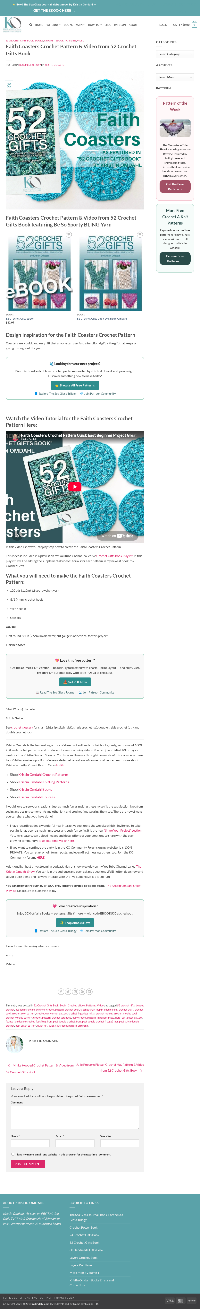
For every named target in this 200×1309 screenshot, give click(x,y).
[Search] (30, 25)
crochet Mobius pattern (19, 1017)
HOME (39, 24)
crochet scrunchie (61, 1017)
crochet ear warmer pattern (51, 1013)
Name (15, 1136)
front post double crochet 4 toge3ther (97, 1021)
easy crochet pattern (84, 1017)
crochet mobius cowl (125, 1013)
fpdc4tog (41, 1021)
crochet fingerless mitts (82, 1013)
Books (39, 40)
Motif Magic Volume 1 (84, 1272)
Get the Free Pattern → (175, 186)
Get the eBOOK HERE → (54, 10)
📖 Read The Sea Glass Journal (55, 692)
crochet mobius (104, 1013)
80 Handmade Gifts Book (86, 1250)
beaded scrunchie (25, 1009)
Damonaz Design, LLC (86, 1303)
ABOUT (133, 24)
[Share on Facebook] (61, 991)
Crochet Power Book (83, 1227)
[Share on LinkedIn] (89, 991)
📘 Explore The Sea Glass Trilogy (55, 393)
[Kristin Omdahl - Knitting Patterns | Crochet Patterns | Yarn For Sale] (13, 25)
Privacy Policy (64, 1297)
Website (105, 1136)
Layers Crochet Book (83, 1257)
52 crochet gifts (126, 1005)
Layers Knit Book (81, 1265)
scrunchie (83, 1025)
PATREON (120, 24)
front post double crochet (61, 1021)
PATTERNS (52, 24)
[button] (182, 11)
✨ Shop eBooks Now (75, 922)
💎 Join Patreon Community (98, 393)
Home (121, 4)
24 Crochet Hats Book (84, 1235)
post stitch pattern (25, 1025)
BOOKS (68, 24)
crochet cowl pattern (23, 1013)
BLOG (151, 4)
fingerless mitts (105, 1017)
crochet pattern (42, 1017)
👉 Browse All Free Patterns (75, 385)
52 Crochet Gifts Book (20, 40)
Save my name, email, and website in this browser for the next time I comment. (64, 1154)
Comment (17, 1102)
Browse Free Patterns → (175, 258)
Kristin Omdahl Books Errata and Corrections (92, 1282)
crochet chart (126, 1009)
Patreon (167, 4)
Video (80, 40)
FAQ (34, 1297)
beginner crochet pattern (50, 1009)
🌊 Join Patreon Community (96, 692)
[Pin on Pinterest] (82, 991)
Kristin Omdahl (54, 65)
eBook (60, 40)
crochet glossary (22, 727)
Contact (187, 4)
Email (59, 1136)
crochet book (72, 1009)
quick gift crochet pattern (63, 1025)
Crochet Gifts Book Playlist (114, 556)
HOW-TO (93, 24)
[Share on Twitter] (68, 991)
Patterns (70, 40)
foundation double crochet (20, 1021)
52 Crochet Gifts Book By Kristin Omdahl (102, 318)
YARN (79, 24)
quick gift (42, 1025)
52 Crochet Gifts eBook (20, 318)
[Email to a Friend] (75, 991)
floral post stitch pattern (128, 1017)
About (135, 4)
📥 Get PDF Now (75, 682)
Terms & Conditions (16, 1297)
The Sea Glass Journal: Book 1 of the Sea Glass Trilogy (96, 1217)
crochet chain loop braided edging (99, 1009)
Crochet (49, 40)
